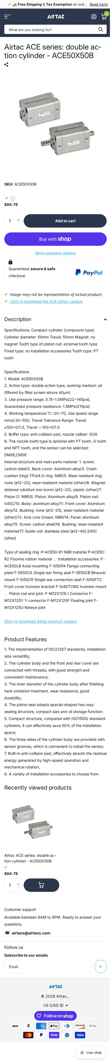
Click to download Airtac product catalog (40, 621)
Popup (13, 198)
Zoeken (101, 29)
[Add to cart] (41, 885)
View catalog (7, 16)
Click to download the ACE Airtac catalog (46, 301)
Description (17, 319)
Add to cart (65, 220)
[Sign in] (93, 16)
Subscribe (101, 966)
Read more (99, 4)
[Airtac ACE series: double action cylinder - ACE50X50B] (31, 821)
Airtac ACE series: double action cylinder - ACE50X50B (30, 858)
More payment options (55, 253)
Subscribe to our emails (26, 955)
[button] (19, 216)
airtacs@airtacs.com (31, 933)
